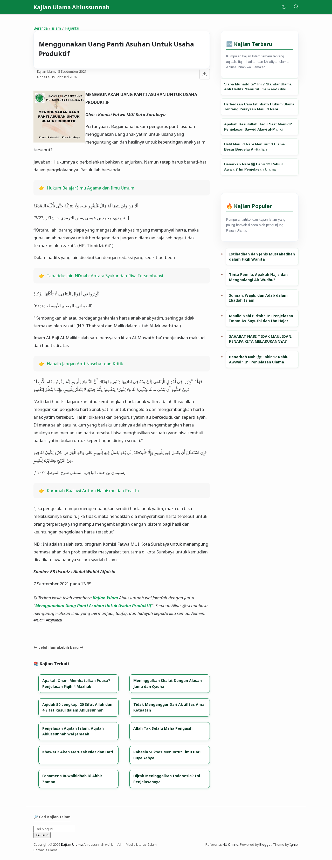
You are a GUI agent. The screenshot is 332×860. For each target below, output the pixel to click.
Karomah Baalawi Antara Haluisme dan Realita (93, 490)
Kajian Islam (105, 598)
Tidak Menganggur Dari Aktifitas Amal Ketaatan (169, 707)
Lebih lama (48, 647)
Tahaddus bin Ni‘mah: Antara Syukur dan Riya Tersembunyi (105, 276)
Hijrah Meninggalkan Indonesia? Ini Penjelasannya (166, 778)
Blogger (265, 844)
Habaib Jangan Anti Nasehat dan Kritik (85, 364)
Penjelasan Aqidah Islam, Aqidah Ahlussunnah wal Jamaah (73, 731)
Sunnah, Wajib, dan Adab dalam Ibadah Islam (258, 298)
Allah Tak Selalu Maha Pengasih (162, 728)
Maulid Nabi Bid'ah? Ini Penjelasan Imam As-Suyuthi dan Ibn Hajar (261, 318)
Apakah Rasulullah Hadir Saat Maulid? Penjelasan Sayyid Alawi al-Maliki (258, 126)
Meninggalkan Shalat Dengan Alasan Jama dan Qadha (167, 683)
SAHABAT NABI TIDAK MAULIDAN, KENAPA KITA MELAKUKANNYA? (260, 339)
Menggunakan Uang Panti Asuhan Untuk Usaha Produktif (93, 605)
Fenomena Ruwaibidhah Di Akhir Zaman (72, 778)
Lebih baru (69, 647)
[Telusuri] (296, 7)
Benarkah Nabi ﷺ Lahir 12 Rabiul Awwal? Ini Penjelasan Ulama (253, 166)
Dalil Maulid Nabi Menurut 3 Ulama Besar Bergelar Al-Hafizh (254, 146)
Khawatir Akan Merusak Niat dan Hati (77, 751)
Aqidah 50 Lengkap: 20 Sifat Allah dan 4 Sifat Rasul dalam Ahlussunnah (77, 707)
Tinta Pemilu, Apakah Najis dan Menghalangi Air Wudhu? (258, 277)
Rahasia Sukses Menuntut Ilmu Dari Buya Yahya (166, 754)
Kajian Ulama (72, 844)
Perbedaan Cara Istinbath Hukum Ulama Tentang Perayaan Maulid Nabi (259, 106)
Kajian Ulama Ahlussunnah (71, 7)
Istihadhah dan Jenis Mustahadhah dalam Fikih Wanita (262, 257)
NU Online (230, 844)
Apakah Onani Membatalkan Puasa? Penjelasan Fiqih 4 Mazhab (76, 683)
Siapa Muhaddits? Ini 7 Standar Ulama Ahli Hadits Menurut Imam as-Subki (258, 86)
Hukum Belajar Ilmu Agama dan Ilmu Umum (90, 188)
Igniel (294, 844)
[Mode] (283, 7)
